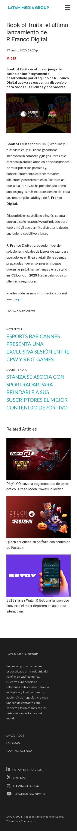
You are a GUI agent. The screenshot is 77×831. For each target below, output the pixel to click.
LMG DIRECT (15, 735)
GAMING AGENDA (19, 750)
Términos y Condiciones (21, 821)
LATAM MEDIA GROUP (28, 769)
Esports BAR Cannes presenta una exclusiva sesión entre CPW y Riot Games (38, 347)
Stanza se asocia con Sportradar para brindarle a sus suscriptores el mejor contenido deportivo (37, 392)
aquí (18, 299)
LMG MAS (13, 743)
